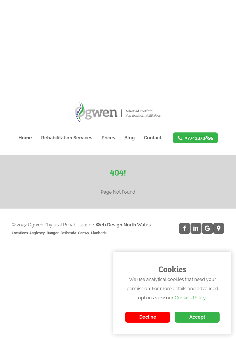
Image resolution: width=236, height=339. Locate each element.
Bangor (53, 233)
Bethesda (68, 233)
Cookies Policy (190, 298)
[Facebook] (184, 228)
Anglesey (37, 233)
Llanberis (98, 233)
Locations (20, 233)
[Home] (118, 112)
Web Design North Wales (123, 225)
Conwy (83, 233)
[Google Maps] (218, 228)
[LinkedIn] (196, 228)
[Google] (207, 228)
